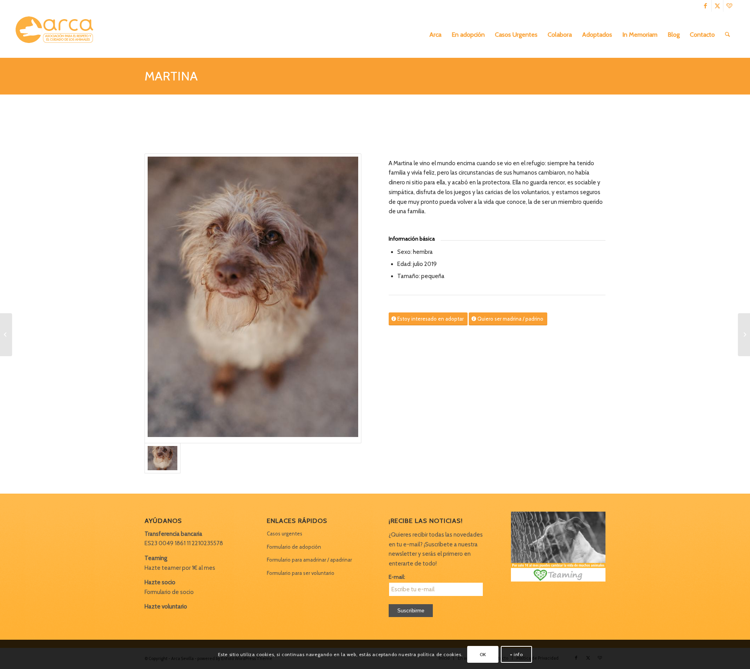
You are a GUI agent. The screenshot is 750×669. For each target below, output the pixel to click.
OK (483, 654)
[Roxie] (744, 334)
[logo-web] (57, 35)
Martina (171, 76)
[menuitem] (435, 35)
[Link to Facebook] (705, 6)
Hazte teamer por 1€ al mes (180, 567)
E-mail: (397, 577)
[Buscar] (727, 35)
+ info (516, 654)
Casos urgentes (284, 533)
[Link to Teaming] (729, 6)
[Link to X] (717, 6)
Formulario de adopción (294, 547)
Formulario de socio (169, 592)
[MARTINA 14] (253, 298)
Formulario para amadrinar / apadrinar (309, 560)
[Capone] (6, 334)
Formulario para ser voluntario (300, 573)
